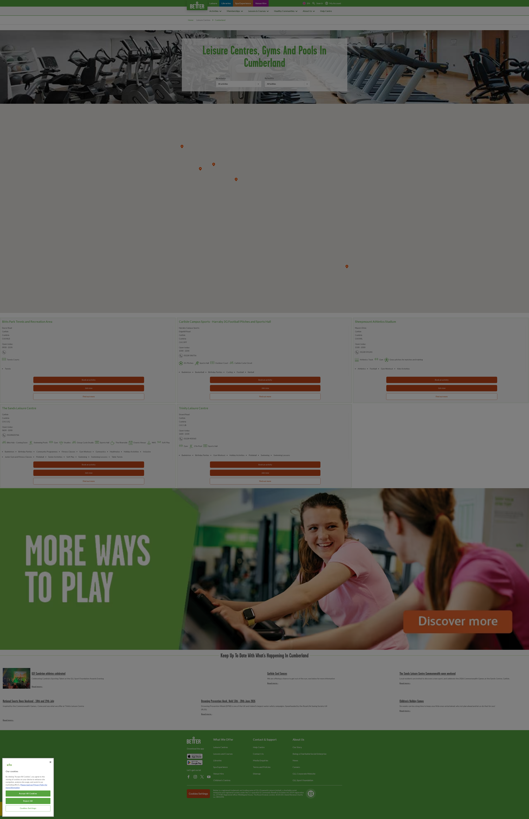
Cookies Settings (28, 808)
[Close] (50, 762)
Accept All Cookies (28, 793)
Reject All (28, 801)
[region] (28, 787)
